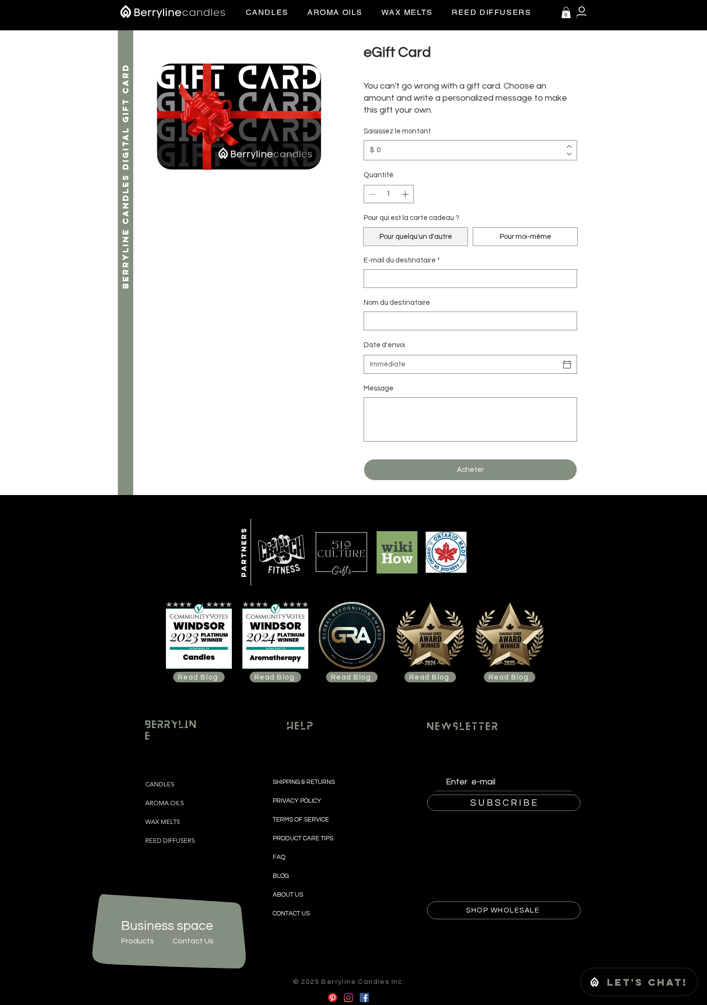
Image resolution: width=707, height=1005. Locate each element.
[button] (566, 12)
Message (378, 388)
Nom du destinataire (397, 302)
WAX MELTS (162, 821)
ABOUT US (288, 894)
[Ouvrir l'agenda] (567, 364)
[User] (581, 12)
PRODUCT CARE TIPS (303, 838)
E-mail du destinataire (402, 260)
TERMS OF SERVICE (301, 819)
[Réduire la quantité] (371, 194)
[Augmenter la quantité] (406, 194)
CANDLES (159, 784)
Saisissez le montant (397, 131)
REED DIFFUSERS (170, 840)
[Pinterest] (332, 997)
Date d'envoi (384, 345)
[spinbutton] (389, 194)
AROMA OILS (164, 803)
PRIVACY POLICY (298, 800)
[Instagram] (348, 997)
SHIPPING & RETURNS (304, 782)
